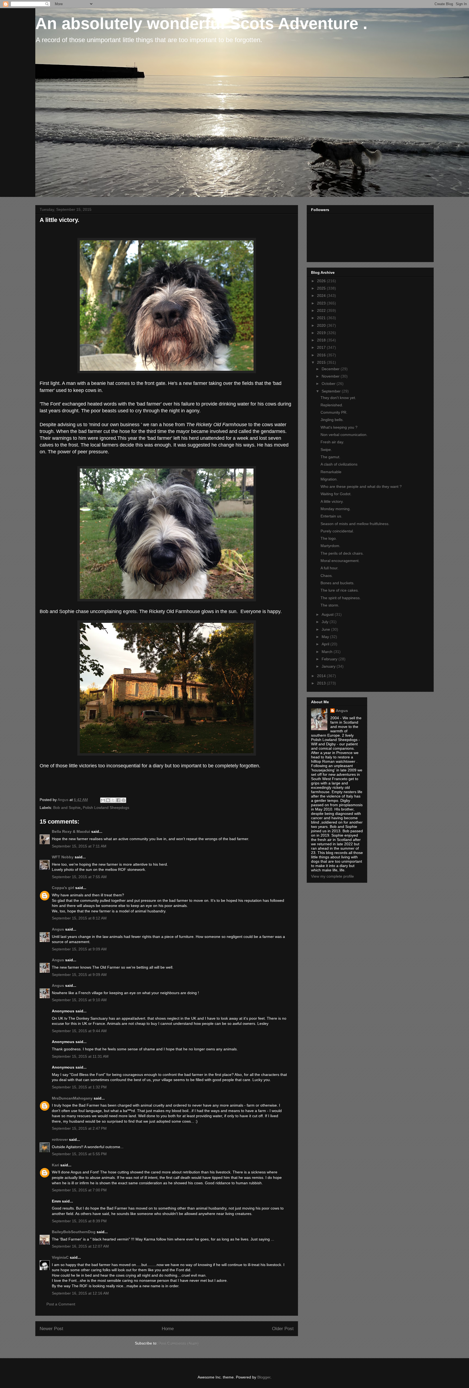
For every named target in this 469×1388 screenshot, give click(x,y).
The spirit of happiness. (341, 598)
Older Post (283, 1328)
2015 (322, 362)
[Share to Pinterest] (123, 800)
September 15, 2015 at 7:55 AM (79, 877)
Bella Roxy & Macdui (71, 831)
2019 (322, 333)
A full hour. (329, 568)
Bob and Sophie (67, 807)
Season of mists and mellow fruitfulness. (355, 524)
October (329, 383)
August (328, 614)
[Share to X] (113, 800)
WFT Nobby (63, 857)
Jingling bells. (332, 419)
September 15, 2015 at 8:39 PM (79, 1221)
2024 (322, 295)
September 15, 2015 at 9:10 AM (79, 1000)
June (326, 629)
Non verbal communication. (344, 434)
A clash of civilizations (339, 464)
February (330, 659)
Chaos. (327, 575)
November (331, 376)
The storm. (330, 605)
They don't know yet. (338, 397)
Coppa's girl (63, 887)
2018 (322, 340)
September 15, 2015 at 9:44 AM (79, 1031)
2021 (322, 318)
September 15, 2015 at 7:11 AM (79, 846)
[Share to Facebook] (118, 800)
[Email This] (103, 800)
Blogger (263, 1377)
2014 (322, 676)
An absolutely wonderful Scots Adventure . (201, 23)
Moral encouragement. (340, 560)
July (325, 622)
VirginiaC (60, 1257)
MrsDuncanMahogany (72, 1098)
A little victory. (332, 501)
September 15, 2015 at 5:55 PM (79, 1154)
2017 (322, 347)
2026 (322, 281)
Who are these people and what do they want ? (361, 486)
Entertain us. (331, 516)
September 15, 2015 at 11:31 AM (80, 1056)
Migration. (329, 479)
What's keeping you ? (339, 427)
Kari (55, 1165)
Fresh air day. (332, 442)
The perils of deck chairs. (342, 553)
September (332, 391)
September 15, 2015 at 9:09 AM (79, 949)
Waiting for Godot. (336, 494)
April (326, 644)
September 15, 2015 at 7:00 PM (79, 1190)
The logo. (329, 538)
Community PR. (334, 412)
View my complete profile (332, 876)
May (326, 637)
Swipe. (326, 449)
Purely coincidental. (337, 531)
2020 (322, 325)
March (328, 651)
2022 (322, 310)
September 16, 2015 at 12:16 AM (80, 1293)
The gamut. (330, 457)
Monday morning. (336, 509)
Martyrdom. (330, 546)
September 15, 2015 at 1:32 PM (79, 1087)
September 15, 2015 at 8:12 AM (79, 918)
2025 (322, 288)
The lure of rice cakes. (340, 590)
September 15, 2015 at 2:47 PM (79, 1128)
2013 (322, 683)
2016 (322, 355)
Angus (58, 929)
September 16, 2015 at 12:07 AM (80, 1246)
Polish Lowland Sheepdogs (106, 807)
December (331, 369)
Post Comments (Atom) (179, 1343)
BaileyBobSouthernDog (74, 1232)
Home (168, 1328)
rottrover (60, 1139)
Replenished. (332, 405)
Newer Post (51, 1328)
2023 (322, 303)
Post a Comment (60, 1304)
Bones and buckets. (337, 583)
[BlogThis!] (108, 800)
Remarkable (331, 472)
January (329, 666)
